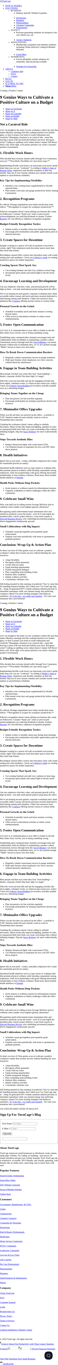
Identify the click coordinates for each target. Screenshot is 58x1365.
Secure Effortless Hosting (11, 1189)
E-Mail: (6, 1128)
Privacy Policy (6, 1316)
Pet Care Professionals (9, 1264)
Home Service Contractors (11, 1241)
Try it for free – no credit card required (25, 596)
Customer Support (8, 1302)
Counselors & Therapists (10, 1223)
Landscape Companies (9, 1250)
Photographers (6, 1269)
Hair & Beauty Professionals (12, 1232)
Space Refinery (29, 432)
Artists (3, 1209)
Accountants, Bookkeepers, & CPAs (15, 1204)
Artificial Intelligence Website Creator (16, 1330)
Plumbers (4, 1273)
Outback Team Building (19, 386)
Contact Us (5, 1325)
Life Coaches (5, 1260)
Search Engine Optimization (12, 1176)
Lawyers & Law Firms (9, 1255)
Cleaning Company (8, 1218)
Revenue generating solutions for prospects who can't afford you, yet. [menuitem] (36, 33)
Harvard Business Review (11, 519)
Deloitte (19, 477)
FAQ (2, 1298)
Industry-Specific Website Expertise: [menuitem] (31, 13)
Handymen (4, 1237)
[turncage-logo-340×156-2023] (5, 1)
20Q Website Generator (10, 1185)
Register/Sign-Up (7, 1311)
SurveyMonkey (40, 342)
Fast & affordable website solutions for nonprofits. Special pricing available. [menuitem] (32, 60)
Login (2, 1307)
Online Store (5, 1194)
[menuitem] (31, 6)
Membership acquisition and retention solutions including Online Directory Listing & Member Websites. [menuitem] (36, 47)
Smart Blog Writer (8, 1180)
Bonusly (3, 219)
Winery (3, 1282)
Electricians (5, 1227)
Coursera (16, 301)
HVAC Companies (8, 1246)
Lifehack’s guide (40, 257)
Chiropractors (6, 1214)
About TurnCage (7, 1293)
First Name (7, 1123)
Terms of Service (7, 1321)
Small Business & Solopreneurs (13, 1278)
